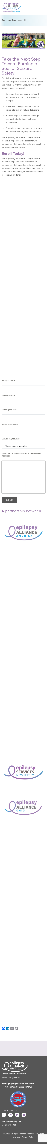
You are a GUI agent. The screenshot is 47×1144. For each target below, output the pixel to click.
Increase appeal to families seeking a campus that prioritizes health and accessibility (22, 119)
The (3, 78)
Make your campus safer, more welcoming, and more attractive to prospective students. (22, 171)
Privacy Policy (28, 1137)
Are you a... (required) (11, 439)
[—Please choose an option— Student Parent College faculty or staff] (23, 446)
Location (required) (10, 424)
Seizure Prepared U (14, 78)
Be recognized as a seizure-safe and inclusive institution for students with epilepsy (22, 97)
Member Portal (9, 1125)
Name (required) (8, 381)
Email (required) (8, 395)
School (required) (9, 410)
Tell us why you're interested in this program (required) (21, 455)
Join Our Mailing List (11, 1121)
